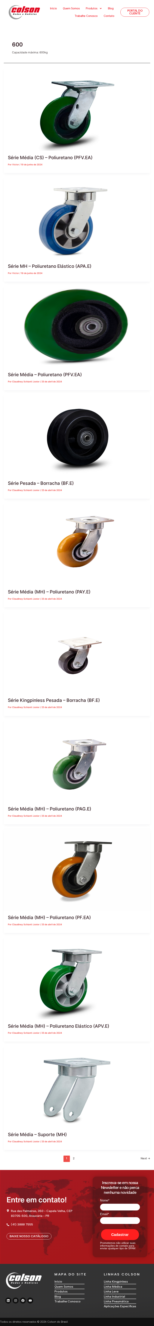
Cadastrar (120, 1235)
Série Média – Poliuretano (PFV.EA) (45, 374)
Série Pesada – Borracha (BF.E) (41, 483)
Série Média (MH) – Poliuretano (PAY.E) (49, 592)
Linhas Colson (122, 1274)
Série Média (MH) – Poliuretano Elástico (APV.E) (58, 1026)
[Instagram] (16, 1301)
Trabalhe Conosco (86, 16)
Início (53, 8)
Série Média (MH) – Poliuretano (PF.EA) (49, 917)
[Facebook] (23, 1301)
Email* (104, 1214)
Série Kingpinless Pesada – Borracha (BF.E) (54, 700)
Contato (109, 16)
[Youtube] (30, 1301)
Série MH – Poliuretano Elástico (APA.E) (49, 266)
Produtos (91, 8)
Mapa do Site (70, 1274)
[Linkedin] (8, 1301)
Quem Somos (71, 8)
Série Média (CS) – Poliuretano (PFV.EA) (50, 157)
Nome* (104, 1200)
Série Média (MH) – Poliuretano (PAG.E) (49, 809)
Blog (111, 8)
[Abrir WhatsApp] (144, 1316)
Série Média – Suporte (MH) (37, 1134)
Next (145, 1158)
